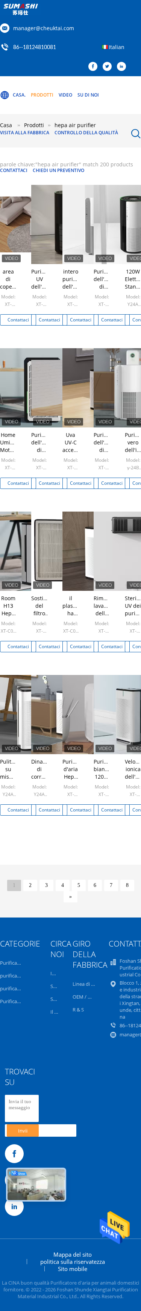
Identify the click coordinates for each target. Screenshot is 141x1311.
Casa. (19, 95)
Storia (57, 986)
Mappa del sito (72, 1254)
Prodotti (42, 95)
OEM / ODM (86, 996)
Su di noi (88, 95)
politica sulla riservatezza (72, 1261)
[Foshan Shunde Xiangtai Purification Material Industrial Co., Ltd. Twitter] (109, 66)
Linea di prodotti (91, 984)
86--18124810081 (34, 47)
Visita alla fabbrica (24, 132)
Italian (116, 47)
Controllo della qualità (86, 132)
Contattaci (13, 170)
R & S (78, 1009)
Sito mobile (72, 1268)
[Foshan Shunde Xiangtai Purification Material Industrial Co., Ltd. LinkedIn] (123, 66)
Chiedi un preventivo (58, 170)
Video (65, 95)
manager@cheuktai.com (43, 28)
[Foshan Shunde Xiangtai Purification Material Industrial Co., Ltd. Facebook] (94, 66)
